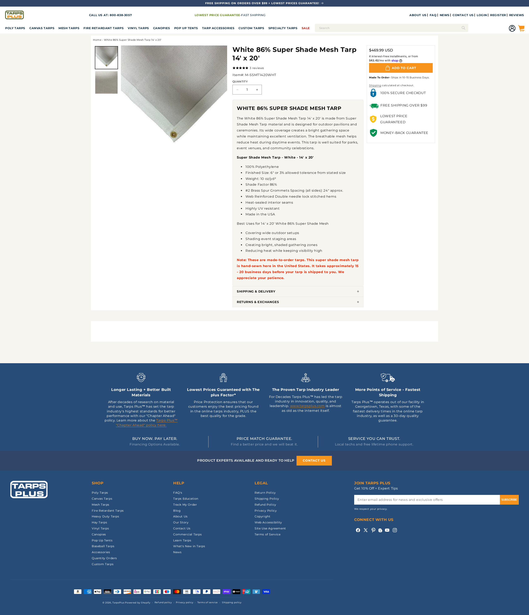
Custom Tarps (102, 564)
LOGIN (482, 15)
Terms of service (207, 602)
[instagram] (395, 530)
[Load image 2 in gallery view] (106, 82)
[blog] (380, 532)
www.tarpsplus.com (307, 406)
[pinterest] (373, 530)
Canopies (161, 28)
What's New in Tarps (189, 546)
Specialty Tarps (283, 28)
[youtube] (387, 530)
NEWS (444, 15)
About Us (180, 516)
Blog (177, 510)
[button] (15, 28)
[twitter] (365, 530)
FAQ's (177, 492)
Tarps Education (185, 498)
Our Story (180, 522)
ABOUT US (418, 15)
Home (97, 39)
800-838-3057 (121, 15)
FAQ (433, 15)
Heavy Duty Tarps (105, 516)
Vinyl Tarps (138, 28)
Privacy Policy (266, 510)
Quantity (240, 81)
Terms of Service (268, 534)
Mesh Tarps (68, 28)
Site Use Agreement (270, 528)
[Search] (463, 28)
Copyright (262, 516)
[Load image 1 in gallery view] (106, 57)
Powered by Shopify (137, 602)
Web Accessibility (268, 522)
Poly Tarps (15, 28)
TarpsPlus (118, 602)
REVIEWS (516, 15)
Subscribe (509, 499)
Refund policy (163, 602)
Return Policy (265, 492)
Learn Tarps (182, 540)
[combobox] (391, 28)
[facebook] (358, 530)
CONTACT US (463, 15)
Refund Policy (265, 504)
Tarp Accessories (218, 28)
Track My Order (185, 504)
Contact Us (182, 528)
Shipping (375, 85)
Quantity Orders (104, 558)
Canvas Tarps (41, 28)
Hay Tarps (99, 522)
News (177, 552)
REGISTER (498, 15)
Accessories (101, 552)
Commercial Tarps (187, 534)
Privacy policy (184, 602)
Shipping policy (232, 602)
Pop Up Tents (186, 28)
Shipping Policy (267, 498)
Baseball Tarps (103, 546)
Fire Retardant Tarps (103, 28)
